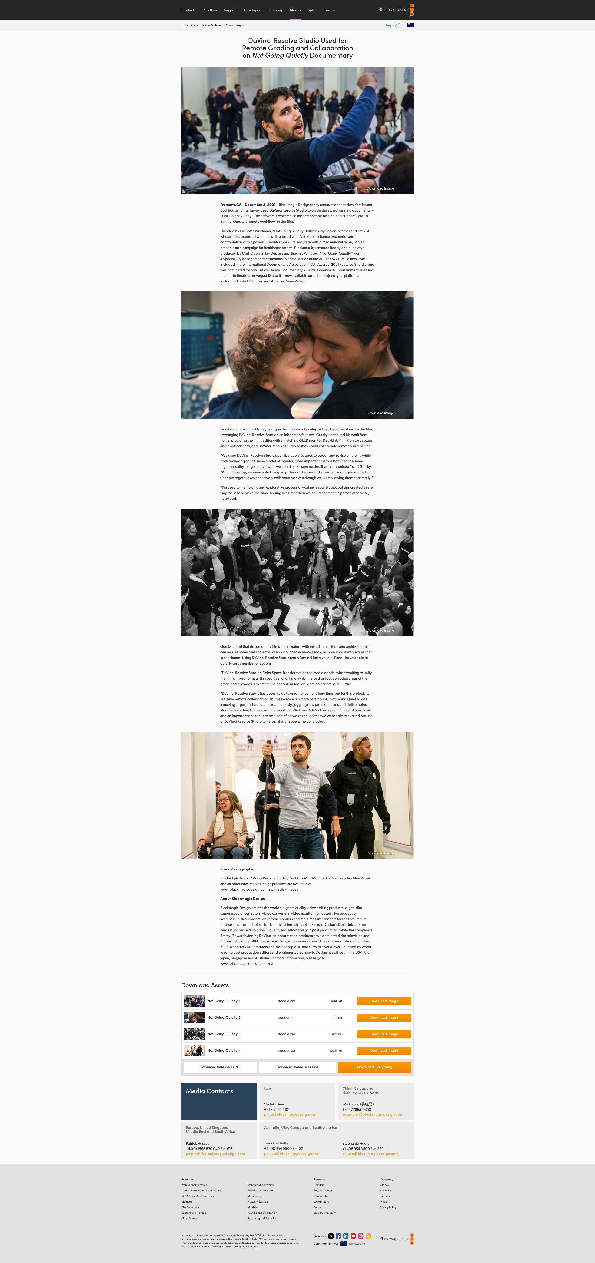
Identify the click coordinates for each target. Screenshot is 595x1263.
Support (230, 9)
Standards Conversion (261, 1185)
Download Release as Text (297, 1066)
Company (275, 9)
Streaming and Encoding (262, 1218)
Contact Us (320, 1196)
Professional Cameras (194, 1185)
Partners (385, 1196)
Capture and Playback (194, 1212)
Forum (329, 9)
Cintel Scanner (190, 1218)
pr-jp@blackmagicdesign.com (290, 1114)
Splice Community (325, 1212)
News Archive (211, 25)
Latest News (189, 25)
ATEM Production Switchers (197, 1196)
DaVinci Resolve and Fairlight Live (201, 1190)
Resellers (210, 9)
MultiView (254, 1207)
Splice (312, 9)
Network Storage (258, 1201)
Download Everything (374, 1066)
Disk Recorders (190, 1207)
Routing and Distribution (262, 1212)
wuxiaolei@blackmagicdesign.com (372, 1114)
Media (295, 9)
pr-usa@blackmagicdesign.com (292, 1153)
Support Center (323, 1190)
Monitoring (254, 1196)
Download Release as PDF (220, 1066)
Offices (384, 1185)
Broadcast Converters (260, 1190)
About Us (385, 1190)
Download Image (380, 188)
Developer (252, 9)
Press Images (234, 25)
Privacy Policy (388, 1207)
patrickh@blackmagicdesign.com (215, 1153)
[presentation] (187, 130)
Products (188, 9)
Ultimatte (186, 1201)
